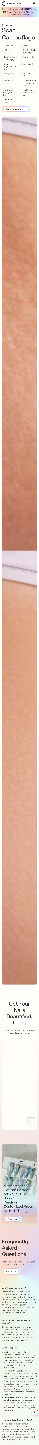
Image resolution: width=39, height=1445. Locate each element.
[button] (35, 3)
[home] (11, 3)
